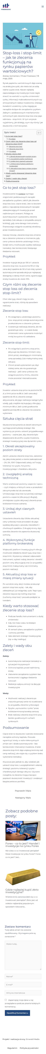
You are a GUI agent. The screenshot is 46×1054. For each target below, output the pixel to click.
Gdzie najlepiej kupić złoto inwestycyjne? (22, 891)
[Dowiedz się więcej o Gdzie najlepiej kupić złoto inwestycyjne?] (23, 877)
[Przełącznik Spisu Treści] (38, 133)
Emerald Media (32, 1039)
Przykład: (12, 139)
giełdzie (21, 194)
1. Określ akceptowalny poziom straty (22, 156)
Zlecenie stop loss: (15, 146)
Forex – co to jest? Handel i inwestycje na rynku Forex (22, 845)
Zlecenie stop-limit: (16, 149)
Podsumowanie (12, 181)
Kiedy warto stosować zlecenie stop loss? (21, 174)
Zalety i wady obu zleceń (16, 178)
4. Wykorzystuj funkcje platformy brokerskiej (21, 165)
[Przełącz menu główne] (42, 6)
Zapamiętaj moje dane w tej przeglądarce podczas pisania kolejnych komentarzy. (22, 1003)
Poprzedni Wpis (23, 791)
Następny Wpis (23, 798)
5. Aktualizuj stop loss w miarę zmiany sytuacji (23, 170)
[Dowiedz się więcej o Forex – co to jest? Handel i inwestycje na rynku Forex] (23, 830)
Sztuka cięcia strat (13, 154)
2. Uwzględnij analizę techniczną (21, 159)
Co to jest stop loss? (13, 136)
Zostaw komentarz (11, 76)
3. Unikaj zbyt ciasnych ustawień (20, 161)
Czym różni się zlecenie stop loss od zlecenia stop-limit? (21, 142)
